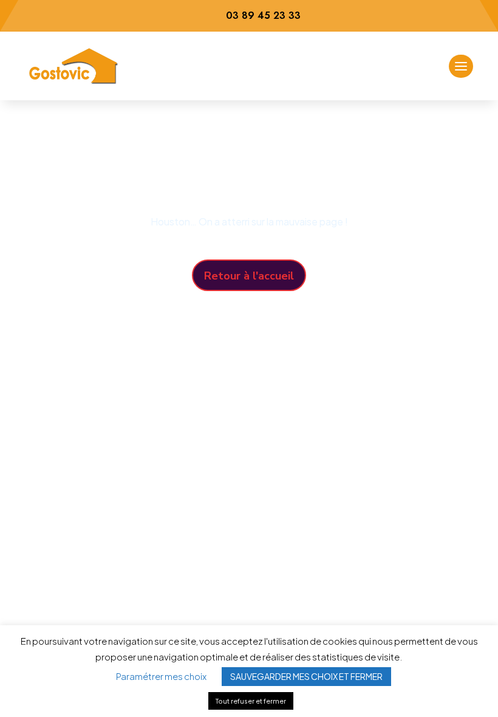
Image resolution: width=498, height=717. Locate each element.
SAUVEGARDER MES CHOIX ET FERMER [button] (306, 676)
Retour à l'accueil (249, 276)
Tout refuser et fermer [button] (251, 701)
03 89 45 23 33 (263, 15)
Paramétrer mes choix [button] (161, 676)
